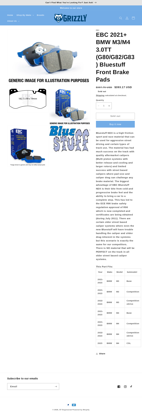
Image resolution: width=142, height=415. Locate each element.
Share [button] (102, 354)
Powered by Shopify (80, 410)
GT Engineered (65, 410)
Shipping (100, 95)
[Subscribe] (56, 386)
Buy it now (115, 124)
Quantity (100, 100)
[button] (25, 15)
